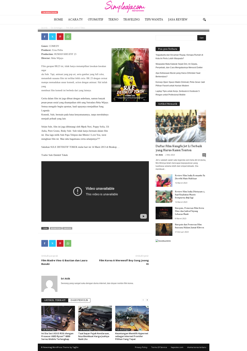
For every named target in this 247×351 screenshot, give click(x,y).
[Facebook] (44, 36)
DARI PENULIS (79, 300)
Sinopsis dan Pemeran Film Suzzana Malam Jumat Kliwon (189, 226)
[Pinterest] (60, 36)
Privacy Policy (141, 347)
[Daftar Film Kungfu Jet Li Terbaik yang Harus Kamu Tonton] (181, 126)
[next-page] (147, 300)
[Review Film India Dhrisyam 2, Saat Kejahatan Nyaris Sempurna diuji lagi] (164, 196)
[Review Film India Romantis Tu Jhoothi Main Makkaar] (164, 180)
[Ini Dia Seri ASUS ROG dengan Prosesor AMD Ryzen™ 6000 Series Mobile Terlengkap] (58, 318)
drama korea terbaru (196, 347)
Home (58, 20)
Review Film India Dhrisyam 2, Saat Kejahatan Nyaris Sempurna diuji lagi (190, 194)
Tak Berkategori (49, 12)
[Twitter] (52, 36)
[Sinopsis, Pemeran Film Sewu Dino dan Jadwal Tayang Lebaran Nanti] (164, 213)
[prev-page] (143, 300)
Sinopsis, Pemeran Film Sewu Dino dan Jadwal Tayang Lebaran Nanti (189, 211)
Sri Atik (51, 27)
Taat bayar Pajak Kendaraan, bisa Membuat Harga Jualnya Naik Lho (94, 336)
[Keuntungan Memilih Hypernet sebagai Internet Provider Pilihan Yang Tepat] (132, 318)
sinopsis (67, 228)
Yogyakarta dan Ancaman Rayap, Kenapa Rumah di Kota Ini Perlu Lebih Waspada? (179, 57)
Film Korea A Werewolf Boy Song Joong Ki (124, 262)
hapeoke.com (177, 347)
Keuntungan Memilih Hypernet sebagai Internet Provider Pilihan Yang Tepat (131, 336)
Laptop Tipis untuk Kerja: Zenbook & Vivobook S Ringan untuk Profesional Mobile (178, 93)
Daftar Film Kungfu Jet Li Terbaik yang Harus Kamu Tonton (179, 148)
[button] (204, 20)
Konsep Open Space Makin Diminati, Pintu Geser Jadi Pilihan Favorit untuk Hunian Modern (180, 84)
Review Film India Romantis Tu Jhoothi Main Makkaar (190, 177)
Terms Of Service (159, 347)
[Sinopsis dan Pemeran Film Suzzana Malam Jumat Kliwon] (164, 229)
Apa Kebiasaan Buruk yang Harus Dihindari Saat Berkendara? (178, 75)
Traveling (131, 20)
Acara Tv (75, 20)
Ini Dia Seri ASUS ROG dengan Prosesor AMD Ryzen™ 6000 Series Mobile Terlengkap (57, 336)
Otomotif (95, 20)
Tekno (113, 20)
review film (56, 228)
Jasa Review (178, 20)
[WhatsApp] (68, 36)
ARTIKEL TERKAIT (55, 300)
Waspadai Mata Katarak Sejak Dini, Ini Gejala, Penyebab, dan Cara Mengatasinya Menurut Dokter (179, 66)
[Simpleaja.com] (123, 7)
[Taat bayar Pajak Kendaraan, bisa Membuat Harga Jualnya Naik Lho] (95, 318)
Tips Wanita (154, 20)
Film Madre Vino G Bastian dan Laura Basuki (64, 262)
